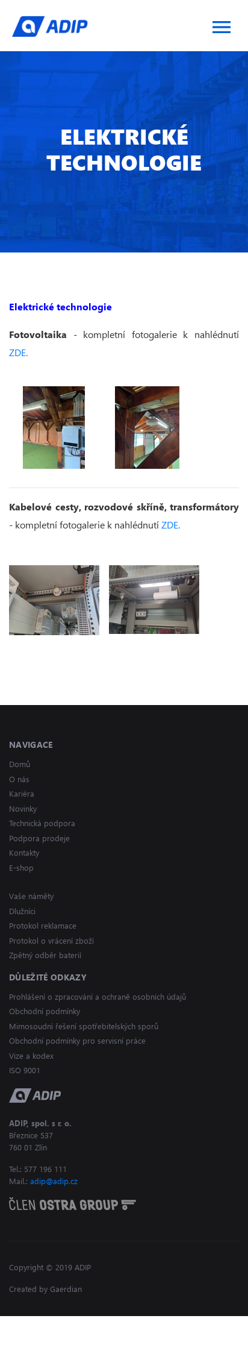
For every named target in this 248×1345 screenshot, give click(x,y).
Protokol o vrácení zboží (51, 940)
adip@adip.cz (54, 1181)
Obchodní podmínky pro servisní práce (77, 1040)
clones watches (210, 1323)
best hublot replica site (130, 1323)
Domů (19, 764)
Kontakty (24, 852)
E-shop (21, 867)
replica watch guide (40, 1323)
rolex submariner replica (50, 1337)
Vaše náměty (31, 896)
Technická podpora (42, 823)
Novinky (23, 808)
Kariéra (21, 793)
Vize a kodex (31, 1055)
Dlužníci (22, 911)
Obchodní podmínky (44, 1011)
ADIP (50, 26)
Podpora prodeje (39, 838)
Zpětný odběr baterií (45, 955)
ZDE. (18, 352)
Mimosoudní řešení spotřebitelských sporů (83, 1026)
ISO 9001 (24, 1070)
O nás (19, 779)
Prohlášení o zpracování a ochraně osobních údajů (97, 996)
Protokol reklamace (42, 925)
